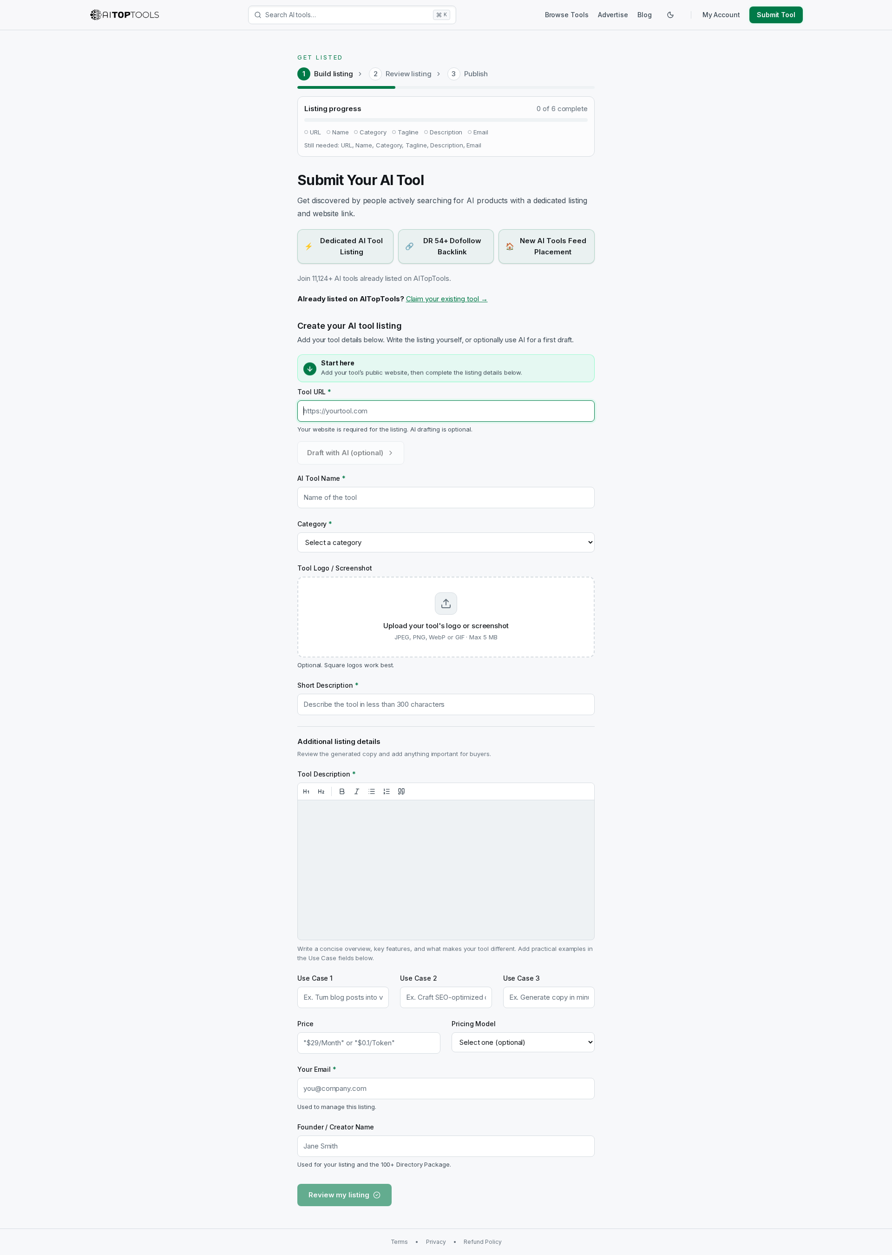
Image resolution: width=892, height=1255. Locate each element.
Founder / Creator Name (335, 1127)
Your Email (316, 1069)
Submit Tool (776, 15)
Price (305, 1024)
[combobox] (347, 15)
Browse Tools (567, 15)
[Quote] (401, 791)
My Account (721, 15)
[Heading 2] (321, 791)
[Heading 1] (306, 791)
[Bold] (341, 791)
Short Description (327, 685)
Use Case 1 (315, 978)
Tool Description (326, 774)
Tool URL (314, 392)
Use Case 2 (418, 978)
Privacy (436, 1241)
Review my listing (338, 1194)
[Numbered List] (386, 791)
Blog (644, 15)
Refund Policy (482, 1241)
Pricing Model (474, 1024)
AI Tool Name (321, 478)
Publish (476, 73)
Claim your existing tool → (447, 298)
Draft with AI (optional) (345, 452)
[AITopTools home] (124, 14)
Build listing (333, 73)
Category (314, 524)
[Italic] (356, 791)
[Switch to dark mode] (670, 15)
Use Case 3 (521, 978)
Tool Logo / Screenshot (334, 568)
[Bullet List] (371, 791)
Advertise (613, 15)
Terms (399, 1241)
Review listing (409, 73)
